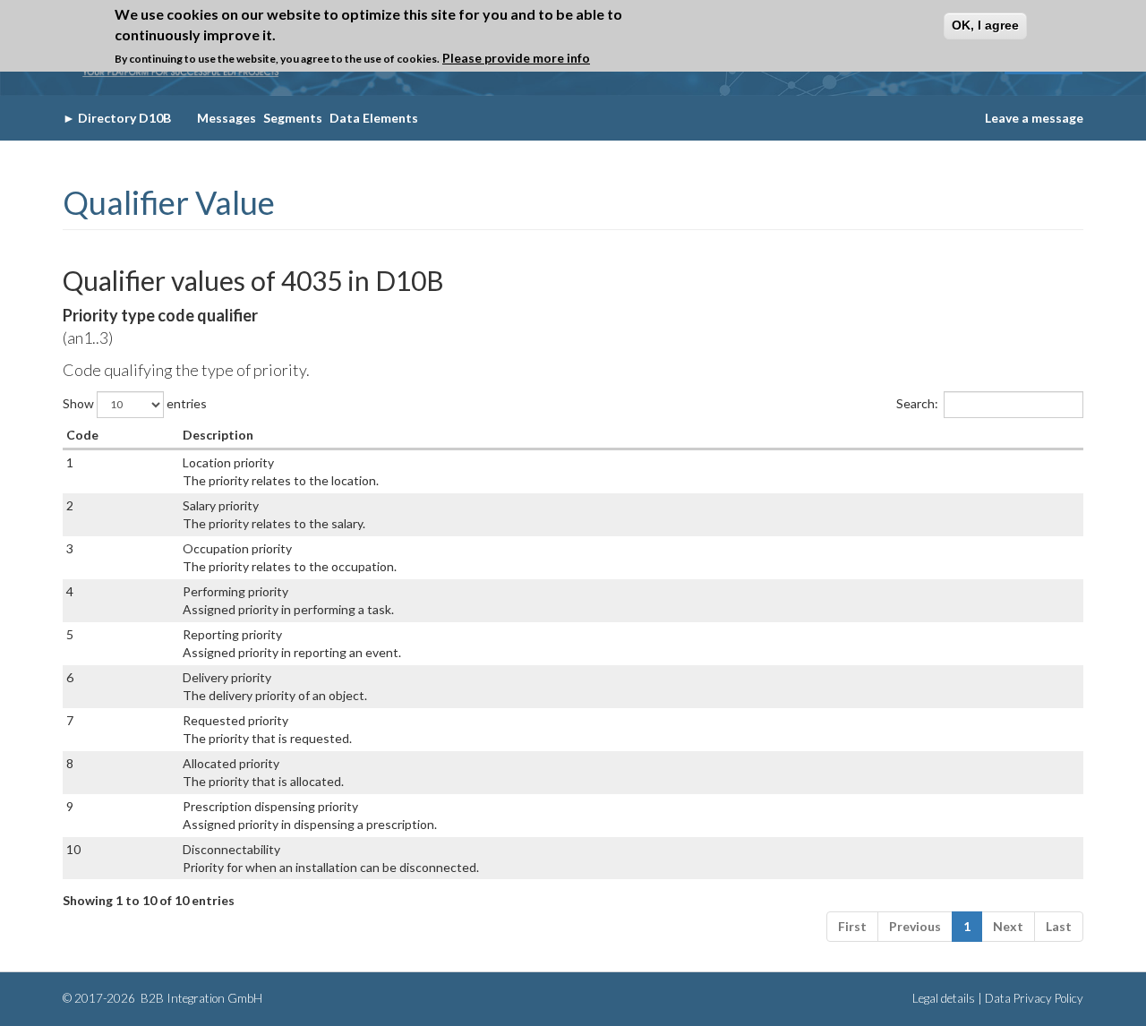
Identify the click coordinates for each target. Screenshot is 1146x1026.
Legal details (943, 998)
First (852, 926)
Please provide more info (516, 57)
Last (1059, 926)
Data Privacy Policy (1034, 998)
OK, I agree (985, 25)
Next (1008, 926)
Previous (915, 926)
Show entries (135, 402)
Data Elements (373, 117)
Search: (917, 402)
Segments (292, 117)
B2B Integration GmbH (200, 998)
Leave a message (1034, 117)
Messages (226, 117)
